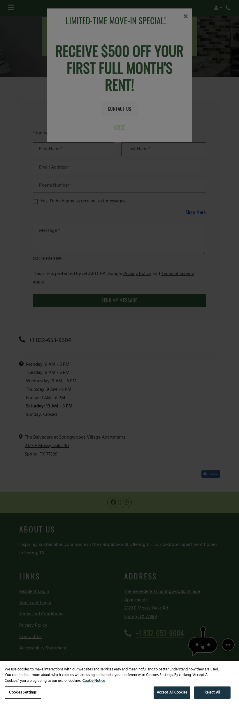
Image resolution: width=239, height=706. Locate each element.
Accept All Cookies (172, 692)
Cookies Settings (22, 692)
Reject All (212, 692)
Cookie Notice (93, 681)
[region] (119, 683)
